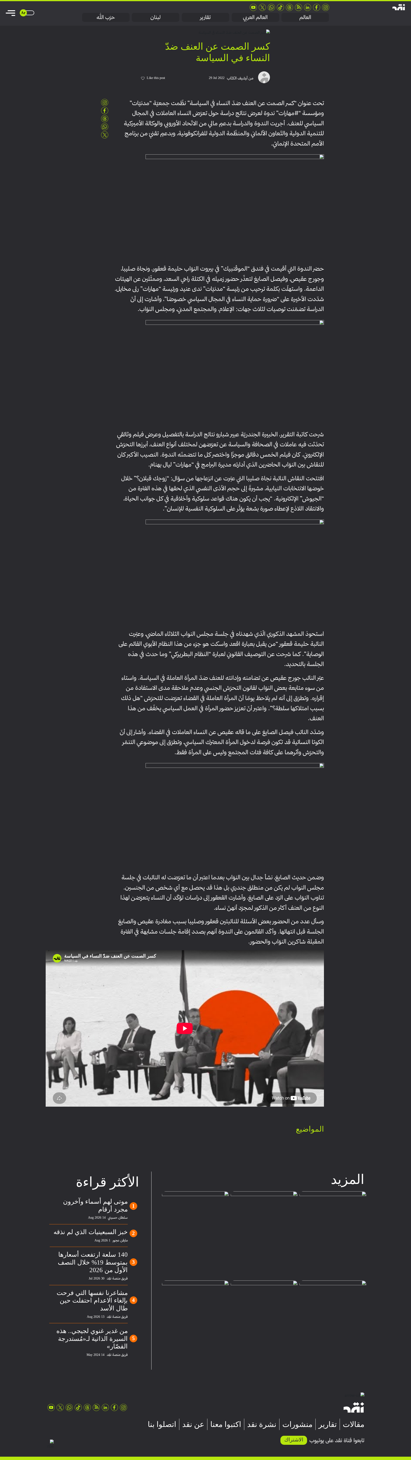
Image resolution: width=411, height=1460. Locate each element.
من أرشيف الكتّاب (240, 78)
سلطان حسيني (118, 1217)
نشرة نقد (261, 1424)
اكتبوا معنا (225, 1424)
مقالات (353, 1424)
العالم (305, 17)
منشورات (297, 1424)
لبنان (156, 17)
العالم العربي (255, 17)
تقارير (205, 17)
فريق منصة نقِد (117, 1278)
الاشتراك (293, 1440)
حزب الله (106, 17)
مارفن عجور (120, 1240)
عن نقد (193, 1424)
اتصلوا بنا (162, 1424)
